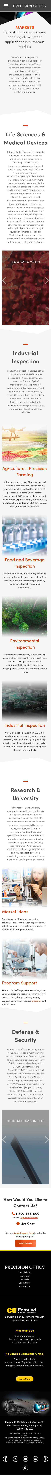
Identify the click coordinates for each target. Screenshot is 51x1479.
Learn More (24, 1282)
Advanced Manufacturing (25, 1353)
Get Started (25, 1243)
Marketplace (25, 1330)
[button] (4, 280)
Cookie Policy (27, 1433)
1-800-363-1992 (27, 1213)
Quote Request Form (23, 1232)
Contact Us (24, 1286)
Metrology (25, 1275)
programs (36, 1000)
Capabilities (25, 1272)
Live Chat (28, 1223)
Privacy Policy (15, 1433)
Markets (25, 1279)
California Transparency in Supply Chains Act (24, 1443)
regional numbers (29, 1217)
